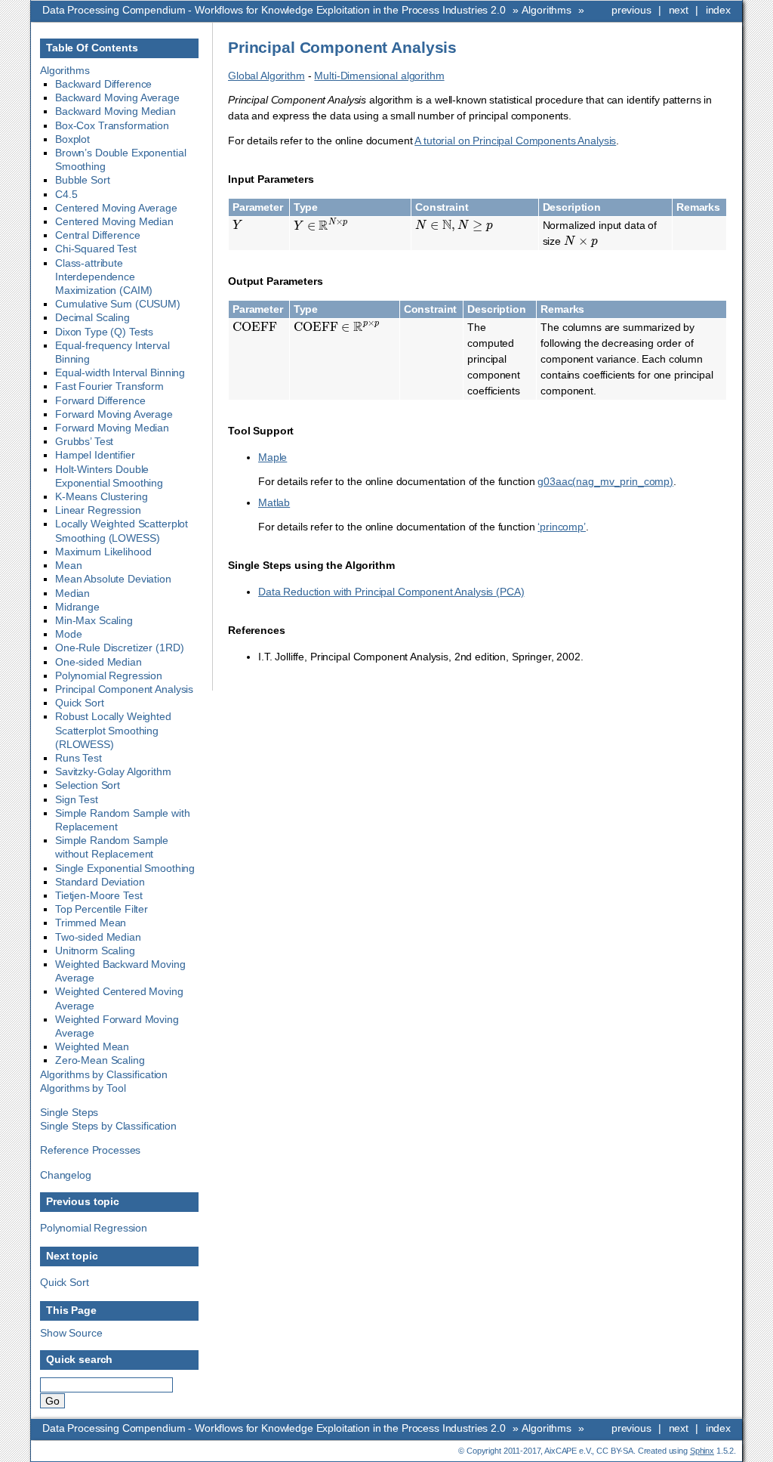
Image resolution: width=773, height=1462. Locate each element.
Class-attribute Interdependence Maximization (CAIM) (103, 276)
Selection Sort (87, 785)
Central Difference (97, 235)
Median (72, 593)
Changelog (65, 1175)
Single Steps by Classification (108, 1126)
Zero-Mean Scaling (100, 1060)
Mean (68, 565)
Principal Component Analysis (124, 689)
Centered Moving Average (116, 208)
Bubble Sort (82, 180)
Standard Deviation (99, 882)
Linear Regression (98, 510)
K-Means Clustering (101, 496)
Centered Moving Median (114, 221)
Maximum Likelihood (103, 552)
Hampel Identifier (95, 455)
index (718, 10)
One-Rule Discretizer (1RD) (119, 647)
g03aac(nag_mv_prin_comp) (605, 481)
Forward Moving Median (112, 428)
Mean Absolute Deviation (113, 579)
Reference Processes (90, 1150)
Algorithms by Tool (82, 1088)
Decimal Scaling (92, 317)
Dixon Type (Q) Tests (104, 332)
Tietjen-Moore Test (98, 895)
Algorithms (546, 10)
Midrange (77, 607)
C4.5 (66, 194)
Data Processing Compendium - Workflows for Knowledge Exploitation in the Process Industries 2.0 (274, 10)
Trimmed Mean (90, 922)
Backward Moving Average (117, 97)
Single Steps (69, 1112)
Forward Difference (100, 400)
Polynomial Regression (108, 675)
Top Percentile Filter (101, 909)
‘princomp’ (561, 527)
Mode (68, 634)
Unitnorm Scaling (95, 950)
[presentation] (237, 225)
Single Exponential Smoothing (125, 868)
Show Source (71, 1333)
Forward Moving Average (114, 414)
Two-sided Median (98, 937)
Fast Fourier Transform (109, 386)
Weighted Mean (92, 1046)
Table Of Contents (92, 48)
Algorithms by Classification (104, 1074)
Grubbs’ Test (84, 441)
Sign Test (76, 799)
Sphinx (702, 1450)
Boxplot (72, 139)
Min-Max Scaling (94, 620)
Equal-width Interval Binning (120, 372)
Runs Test (78, 758)
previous (631, 10)
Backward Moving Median (115, 111)
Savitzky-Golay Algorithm (113, 771)
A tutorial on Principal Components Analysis (515, 140)
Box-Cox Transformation (112, 125)
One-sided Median (98, 662)
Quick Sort (79, 703)
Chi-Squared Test (96, 249)
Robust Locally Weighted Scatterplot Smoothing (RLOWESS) (113, 730)
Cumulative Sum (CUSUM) (117, 304)
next (678, 10)
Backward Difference (103, 84)
